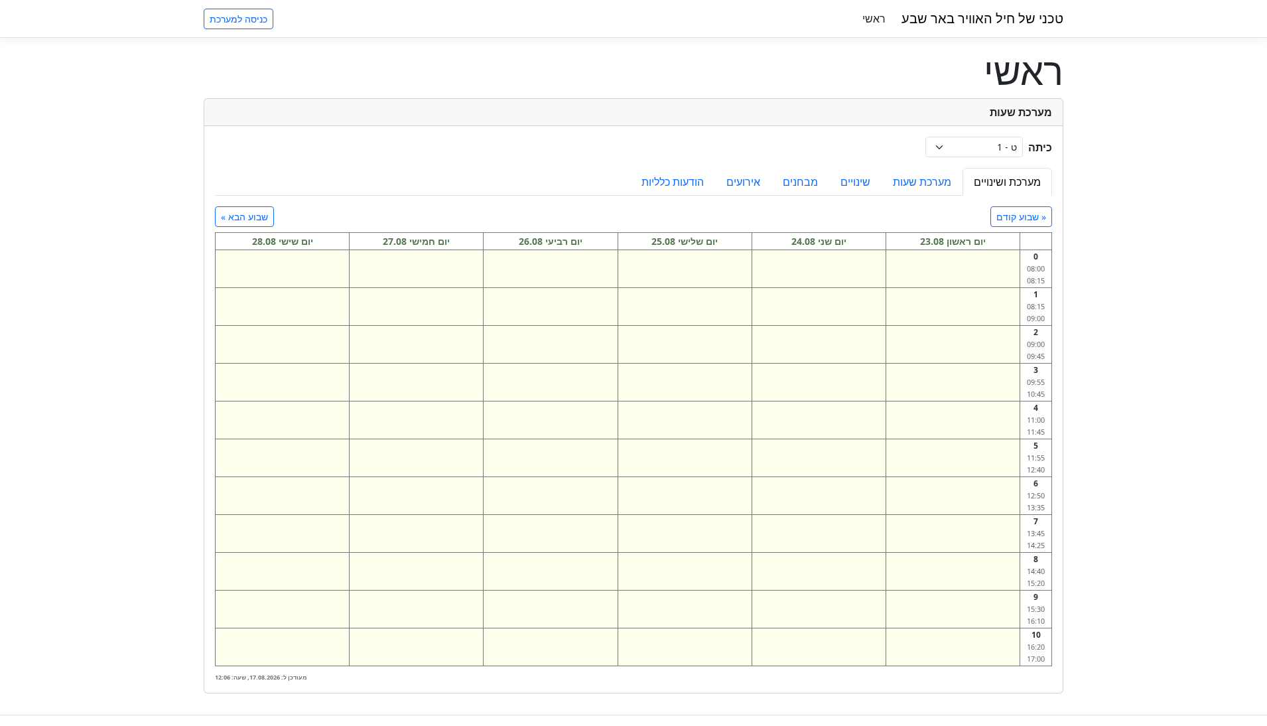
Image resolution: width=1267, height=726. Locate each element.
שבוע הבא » (244, 216)
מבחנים (800, 182)
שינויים (855, 182)
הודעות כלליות (672, 182)
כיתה (1040, 147)
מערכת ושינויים (1007, 182)
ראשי (874, 18)
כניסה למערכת (238, 19)
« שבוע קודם (1021, 216)
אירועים (743, 182)
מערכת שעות (922, 182)
